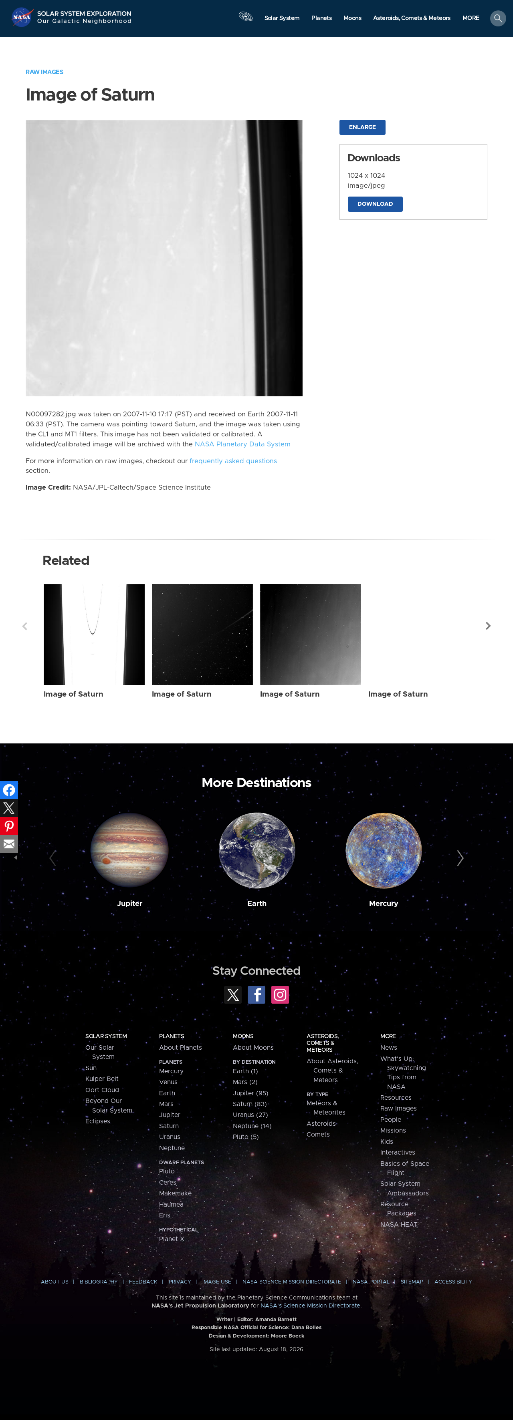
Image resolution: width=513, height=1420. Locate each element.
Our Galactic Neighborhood (84, 23)
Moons (243, 1036)
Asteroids (321, 1124)
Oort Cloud (102, 1090)
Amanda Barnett (276, 1319)
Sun (91, 1068)
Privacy (180, 1282)
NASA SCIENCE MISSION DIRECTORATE (291, 1282)
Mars (166, 1104)
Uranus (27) (250, 1115)
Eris (164, 1215)
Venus (168, 1082)
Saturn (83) (250, 1104)
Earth (257, 904)
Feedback (143, 1282)
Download (375, 204)
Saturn (169, 1126)
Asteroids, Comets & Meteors (323, 1043)
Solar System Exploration (84, 11)
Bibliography (99, 1282)
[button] (471, 19)
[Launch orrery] (246, 20)
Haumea (171, 1204)
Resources (396, 1098)
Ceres (167, 1182)
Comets (318, 1134)
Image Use (216, 1282)
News (388, 1047)
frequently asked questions (233, 461)
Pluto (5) (246, 1137)
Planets (171, 1036)
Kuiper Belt (102, 1079)
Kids (386, 1142)
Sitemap (412, 1282)
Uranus (169, 1137)
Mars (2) (245, 1082)
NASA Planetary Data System (243, 444)
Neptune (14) (252, 1126)
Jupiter (129, 904)
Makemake (175, 1193)
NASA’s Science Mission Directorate (310, 1306)
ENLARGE (362, 127)
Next (489, 626)
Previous (24, 626)
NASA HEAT (399, 1224)
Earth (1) (245, 1071)
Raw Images (44, 72)
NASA (23, 17)
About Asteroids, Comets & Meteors (332, 1070)
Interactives (397, 1152)
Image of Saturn (73, 694)
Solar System (106, 1036)
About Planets (180, 1047)
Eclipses (97, 1121)
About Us (55, 1282)
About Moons (253, 1047)
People (390, 1120)
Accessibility (453, 1282)
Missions (393, 1130)
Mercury (383, 904)
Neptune (172, 1148)
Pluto (167, 1171)
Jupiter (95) (251, 1093)
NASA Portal (371, 1282)
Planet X (171, 1239)
